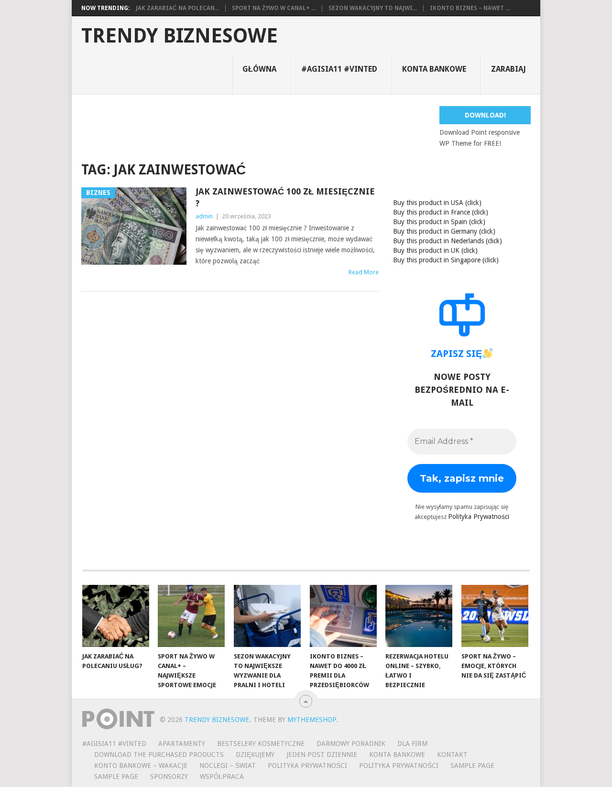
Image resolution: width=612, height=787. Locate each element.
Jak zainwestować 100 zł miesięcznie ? (285, 197)
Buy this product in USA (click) (437, 202)
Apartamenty (181, 743)
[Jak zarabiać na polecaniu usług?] (115, 616)
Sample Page (472, 765)
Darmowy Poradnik (351, 743)
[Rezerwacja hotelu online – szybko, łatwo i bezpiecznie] (418, 616)
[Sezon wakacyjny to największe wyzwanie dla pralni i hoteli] (267, 616)
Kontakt (452, 754)
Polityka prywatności (398, 765)
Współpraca (222, 776)
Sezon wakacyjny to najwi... (372, 8)
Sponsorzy (169, 776)
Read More (364, 272)
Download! (485, 115)
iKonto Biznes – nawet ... (470, 8)
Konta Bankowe (397, 754)
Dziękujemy (255, 754)
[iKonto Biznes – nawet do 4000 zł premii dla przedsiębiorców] (343, 616)
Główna (259, 69)
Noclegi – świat (227, 765)
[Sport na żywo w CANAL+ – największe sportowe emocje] (191, 616)
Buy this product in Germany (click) (444, 231)
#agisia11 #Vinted (339, 69)
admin (204, 216)
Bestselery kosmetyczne (261, 743)
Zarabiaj (508, 69)
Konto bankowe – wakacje (140, 765)
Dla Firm (412, 743)
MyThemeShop (311, 719)
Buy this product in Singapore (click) (446, 260)
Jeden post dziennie (321, 754)
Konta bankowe (434, 69)
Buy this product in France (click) (440, 212)
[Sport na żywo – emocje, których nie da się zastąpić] (494, 616)
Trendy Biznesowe (179, 36)
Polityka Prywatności (478, 516)
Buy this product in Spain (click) (439, 222)
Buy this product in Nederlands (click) (447, 241)
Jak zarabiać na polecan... (177, 8)
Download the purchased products (159, 754)
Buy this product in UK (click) (435, 250)
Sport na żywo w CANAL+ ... (274, 8)
